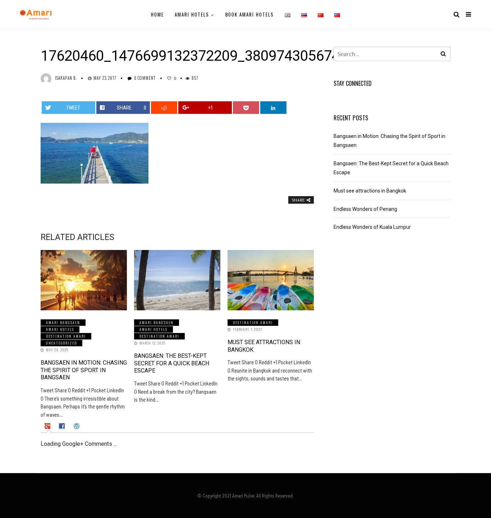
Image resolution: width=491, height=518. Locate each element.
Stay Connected (353, 83)
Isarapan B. (66, 78)
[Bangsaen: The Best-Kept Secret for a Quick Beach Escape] (177, 280)
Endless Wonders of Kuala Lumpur (372, 227)
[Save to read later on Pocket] (246, 107)
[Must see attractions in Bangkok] (271, 280)
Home (157, 14)
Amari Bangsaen (63, 322)
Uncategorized (61, 343)
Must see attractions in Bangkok (370, 191)
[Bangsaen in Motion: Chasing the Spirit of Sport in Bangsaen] (84, 280)
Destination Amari (66, 336)
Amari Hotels (192, 14)
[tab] (48, 426)
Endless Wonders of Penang (365, 209)
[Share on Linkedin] (273, 107)
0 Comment (145, 78)
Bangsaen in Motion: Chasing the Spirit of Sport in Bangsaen (84, 370)
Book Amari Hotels (249, 14)
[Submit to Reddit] (164, 107)
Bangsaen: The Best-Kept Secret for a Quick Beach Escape (171, 363)
